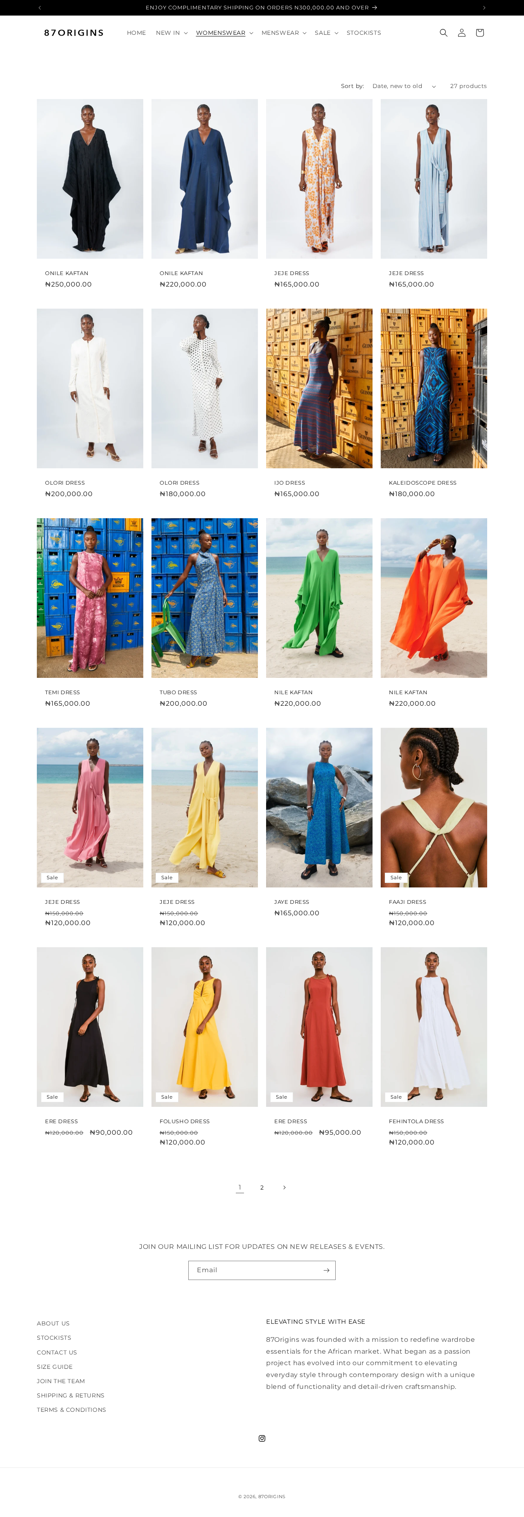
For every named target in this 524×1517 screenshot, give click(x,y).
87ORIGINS (272, 1496)
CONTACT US (57, 1352)
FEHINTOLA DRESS (416, 1121)
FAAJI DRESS (408, 901)
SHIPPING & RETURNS (71, 1395)
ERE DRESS (61, 1121)
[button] (171, 32)
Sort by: (352, 86)
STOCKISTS (54, 1337)
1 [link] (240, 1187)
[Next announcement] (484, 8)
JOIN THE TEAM (61, 1381)
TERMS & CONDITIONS (71, 1409)
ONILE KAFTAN (66, 273)
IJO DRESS (289, 482)
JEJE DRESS (291, 273)
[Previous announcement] (40, 8)
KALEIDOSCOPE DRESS (423, 482)
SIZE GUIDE (55, 1366)
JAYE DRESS (291, 901)
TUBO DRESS (178, 692)
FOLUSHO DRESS (185, 1121)
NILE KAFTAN (293, 692)
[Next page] (284, 1187)
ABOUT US (53, 1323)
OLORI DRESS (65, 482)
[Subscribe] (326, 1270)
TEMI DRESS (62, 692)
